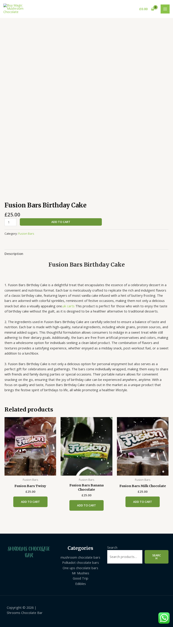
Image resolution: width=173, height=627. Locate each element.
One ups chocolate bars (80, 568)
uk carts (69, 306)
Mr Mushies (80, 573)
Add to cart (60, 222)
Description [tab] (14, 253)
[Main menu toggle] (165, 8)
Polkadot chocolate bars (80, 562)
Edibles (80, 583)
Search (112, 547)
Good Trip (80, 578)
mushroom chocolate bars (80, 557)
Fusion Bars (26, 233)
